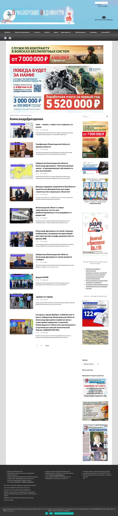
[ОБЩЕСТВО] (21, 222)
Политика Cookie (8, 500)
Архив (56, 32)
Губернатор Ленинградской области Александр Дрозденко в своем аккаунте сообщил (54, 257)
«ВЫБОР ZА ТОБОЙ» (44, 297)
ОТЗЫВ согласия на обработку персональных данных (19, 497)
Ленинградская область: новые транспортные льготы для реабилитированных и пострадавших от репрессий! (54, 211)
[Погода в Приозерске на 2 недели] (102, 6)
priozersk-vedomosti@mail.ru (57, 475)
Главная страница (14, 115)
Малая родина (80, 32)
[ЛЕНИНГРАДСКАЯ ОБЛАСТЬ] (21, 137)
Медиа (46, 32)
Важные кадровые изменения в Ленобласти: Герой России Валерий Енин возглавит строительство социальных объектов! (56, 189)
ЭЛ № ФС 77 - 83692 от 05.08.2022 (24, 482)
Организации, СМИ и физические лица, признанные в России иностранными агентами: (97, 286)
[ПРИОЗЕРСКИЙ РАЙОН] (21, 156)
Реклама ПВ (105, 32)
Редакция (93, 32)
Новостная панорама (22, 32)
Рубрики (7, 32)
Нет (51, 513)
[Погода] (98, 4)
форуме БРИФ (42, 277)
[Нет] (116, 511)
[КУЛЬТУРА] (21, 246)
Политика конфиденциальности (64, 513)
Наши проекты (66, 32)
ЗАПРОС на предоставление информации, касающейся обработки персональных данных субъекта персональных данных (20, 493)
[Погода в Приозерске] (101, 3)
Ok (46, 513)
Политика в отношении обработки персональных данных (20, 485)
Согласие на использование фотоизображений (17, 490)
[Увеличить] (106, 164)
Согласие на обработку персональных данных (17, 487)
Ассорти (37, 32)
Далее (47, 345)
